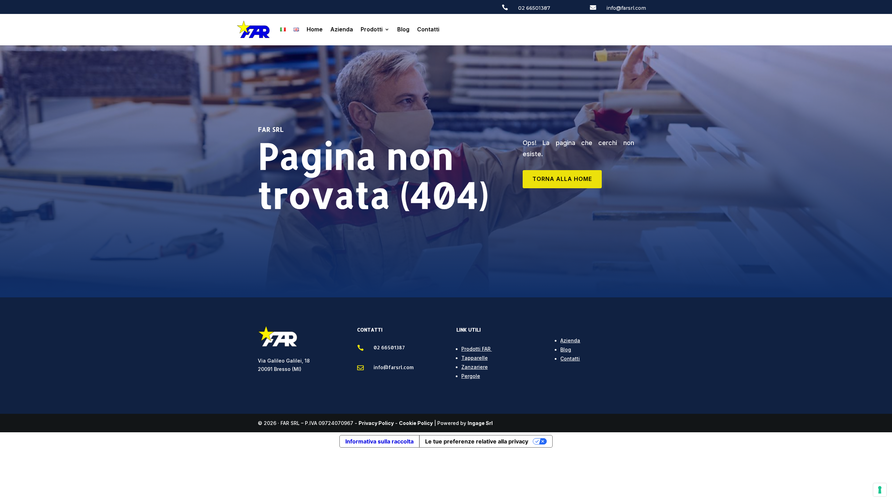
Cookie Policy (416, 423)
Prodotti (372, 29)
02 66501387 (534, 8)
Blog (403, 29)
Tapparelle (474, 358)
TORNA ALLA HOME (562, 178)
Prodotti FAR (476, 349)
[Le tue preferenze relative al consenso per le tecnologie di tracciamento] (879, 489)
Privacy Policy (376, 423)
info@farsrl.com (626, 8)
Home (315, 29)
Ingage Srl (480, 423)
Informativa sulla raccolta (379, 441)
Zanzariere (474, 367)
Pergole (470, 376)
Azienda (341, 29)
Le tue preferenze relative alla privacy (476, 441)
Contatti (428, 29)
